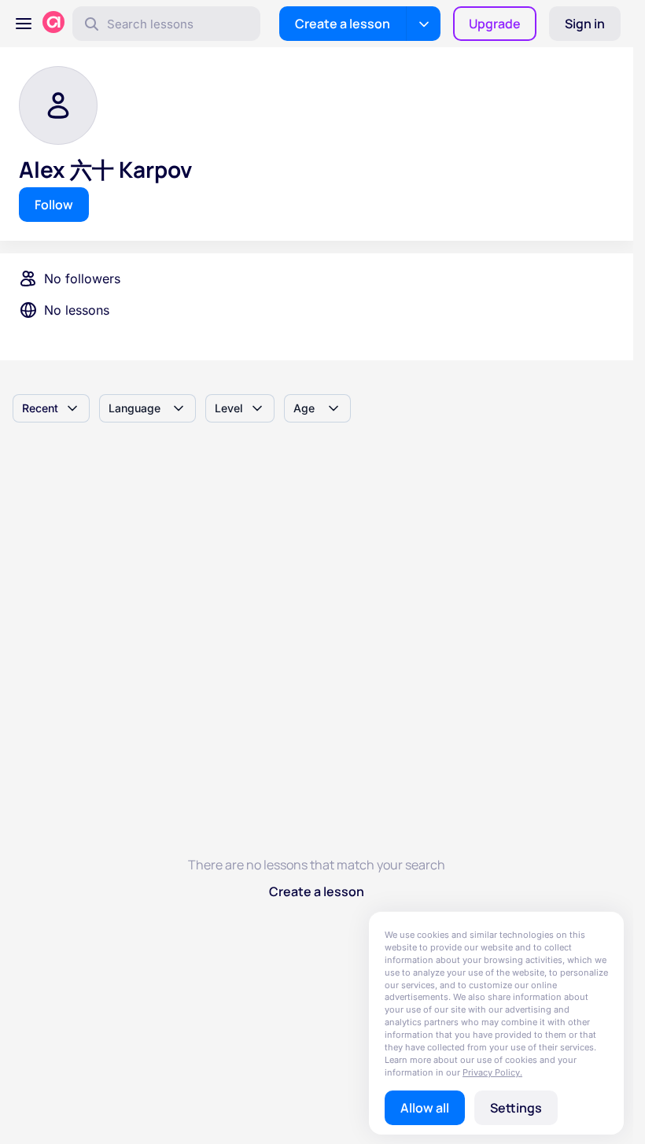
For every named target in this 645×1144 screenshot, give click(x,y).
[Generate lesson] (423, 23)
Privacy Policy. (492, 1072)
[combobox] (51, 408)
